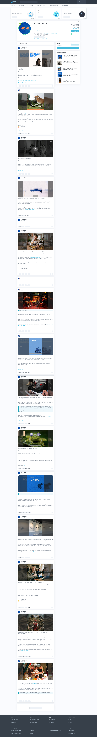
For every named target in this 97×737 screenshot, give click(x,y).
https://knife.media (37, 30)
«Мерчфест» (34, 683)
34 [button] (29, 372)
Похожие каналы (45, 38)
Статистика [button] (76, 31)
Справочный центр (33, 728)
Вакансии (31, 733)
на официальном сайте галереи (32, 551)
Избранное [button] (75, 34)
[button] (74, 2)
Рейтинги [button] (22, 5)
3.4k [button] (20, 133)
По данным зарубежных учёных (35, 257)
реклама (33, 18)
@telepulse (70, 722)
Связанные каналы (37, 38)
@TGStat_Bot (70, 728)
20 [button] (29, 701)
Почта (31, 731)
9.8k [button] (20, 372)
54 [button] (26, 468)
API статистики (52, 719)
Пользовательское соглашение (54, 728)
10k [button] (20, 468)
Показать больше (36, 708)
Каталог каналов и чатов (15, 719)
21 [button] (26, 133)
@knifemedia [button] (37, 26)
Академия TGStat (14, 728)
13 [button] (26, 701)
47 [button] (29, 468)
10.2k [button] (20, 701)
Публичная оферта (52, 731)
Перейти (14, 17)
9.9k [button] (20, 331)
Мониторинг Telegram (54, 5)
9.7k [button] (20, 285)
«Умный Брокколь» (37, 498)
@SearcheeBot (71, 730)
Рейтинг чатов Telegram (34, 721)
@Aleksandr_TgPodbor (53, 33)
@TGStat (70, 719)
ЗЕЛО (44, 366)
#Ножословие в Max (22, 509)
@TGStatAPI (70, 724)
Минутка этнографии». (25, 650)
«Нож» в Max (20, 170)
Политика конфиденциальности (55, 730)
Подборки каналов (14, 721)
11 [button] (26, 331)
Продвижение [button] (65, 5)
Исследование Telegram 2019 (16, 730)
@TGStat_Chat (71, 721)
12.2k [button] (20, 512)
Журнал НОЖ (23, 47)
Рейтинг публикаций (33, 722)
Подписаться (66, 17)
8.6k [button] (20, 226)
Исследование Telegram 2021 (16, 731)
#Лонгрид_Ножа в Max (22, 82)
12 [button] (26, 607)
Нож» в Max (21, 130)
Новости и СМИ (76, 28)
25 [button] (26, 372)
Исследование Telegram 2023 (16, 733)
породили (25, 113)
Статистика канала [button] (68, 47)
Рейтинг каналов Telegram (34, 719)
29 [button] (29, 656)
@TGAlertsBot (70, 731)
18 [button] (26, 173)
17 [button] (28, 215)
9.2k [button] (20, 423)
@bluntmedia (43, 32)
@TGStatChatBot (71, 734)
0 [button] (23, 133)
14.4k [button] (20, 656)
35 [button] (29, 512)
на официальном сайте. (29, 209)
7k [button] (20, 215)
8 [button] (25, 215)
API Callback (51, 722)
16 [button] (29, 423)
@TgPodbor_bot (46, 33)
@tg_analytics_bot (71, 733)
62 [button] (29, 133)
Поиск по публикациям (41, 5)
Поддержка (32, 730)
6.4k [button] (20, 173)
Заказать (40, 17)
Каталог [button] (13, 5)
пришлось (30, 584)
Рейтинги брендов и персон (35, 724)
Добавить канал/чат (14, 724)
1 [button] (23, 372)
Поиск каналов (13, 722)
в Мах (24, 465)
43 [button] (29, 173)
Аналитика (31, 5)
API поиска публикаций (53, 721)
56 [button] (29, 607)
